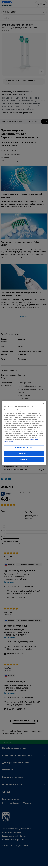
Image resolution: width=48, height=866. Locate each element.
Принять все (24, 459)
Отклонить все (24, 453)
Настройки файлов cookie (24, 447)
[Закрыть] (43, 403)
